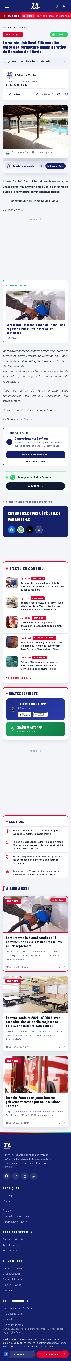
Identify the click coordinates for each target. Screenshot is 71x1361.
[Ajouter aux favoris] (37, 94)
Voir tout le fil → (19, 678)
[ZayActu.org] (35, 6)
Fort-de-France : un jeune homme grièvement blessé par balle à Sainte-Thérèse (34, 1101)
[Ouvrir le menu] (7, 6)
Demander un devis (13, 1324)
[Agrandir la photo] (35, 127)
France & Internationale (16, 1216)
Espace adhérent (12, 1273)
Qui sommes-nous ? (13, 1267)
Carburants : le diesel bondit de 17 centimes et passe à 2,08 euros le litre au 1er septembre (34, 941)
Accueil (7, 27)
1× (41, 166)
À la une (7, 1210)
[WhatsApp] (20, 529)
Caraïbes (8, 1204)
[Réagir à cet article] (29, 94)
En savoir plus (51, 1346)
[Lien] (39, 529)
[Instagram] (24, 1176)
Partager (16, 94)
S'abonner (61, 34)
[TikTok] (15, 1176)
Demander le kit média (36, 461)
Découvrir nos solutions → (35, 454)
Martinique (19, 27)
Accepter (52, 1354)
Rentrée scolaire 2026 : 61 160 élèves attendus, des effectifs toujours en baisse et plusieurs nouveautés (33, 1022)
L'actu (6, 1200)
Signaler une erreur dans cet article (27, 501)
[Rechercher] (64, 6)
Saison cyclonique (13, 1239)
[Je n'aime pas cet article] (66, 94)
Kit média (8, 1319)
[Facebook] (11, 529)
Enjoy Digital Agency (13, 1332)
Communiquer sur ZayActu (17, 1307)
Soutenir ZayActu (12, 1284)
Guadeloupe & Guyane (15, 1221)
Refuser (19, 1354)
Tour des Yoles (11, 1244)
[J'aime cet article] (58, 94)
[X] (29, 529)
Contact (7, 1290)
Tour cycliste (10, 1250)
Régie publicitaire (12, 1279)
